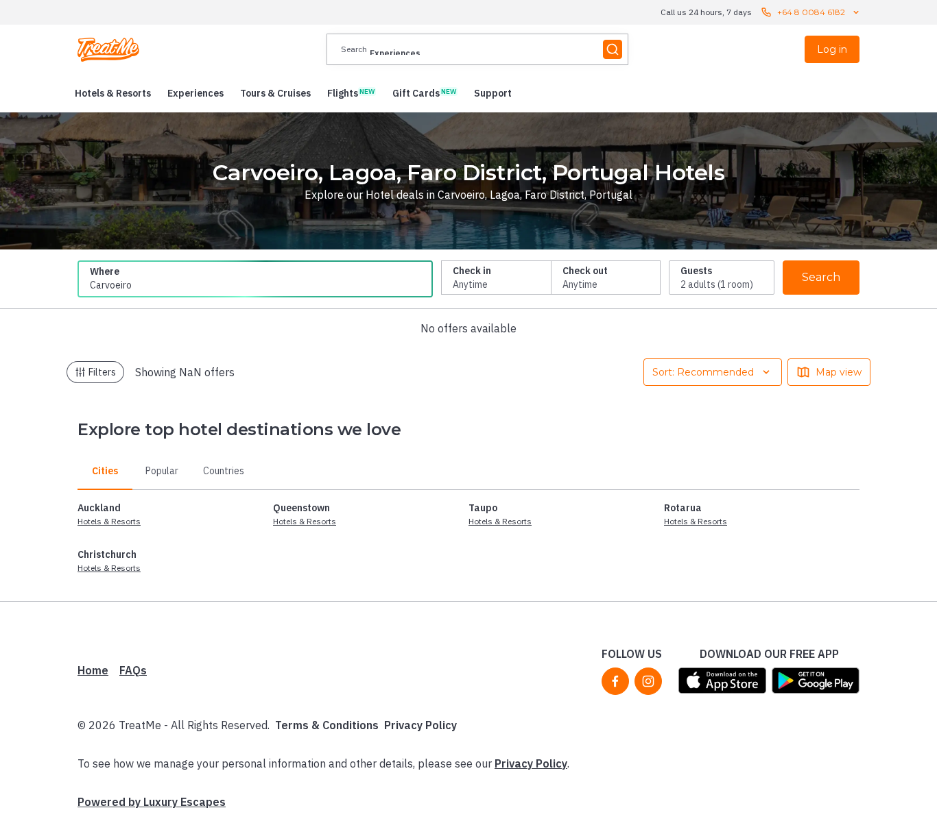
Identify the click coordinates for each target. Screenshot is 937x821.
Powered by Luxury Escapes (152, 802)
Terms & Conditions (327, 725)
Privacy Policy (420, 725)
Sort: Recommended (703, 372)
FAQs (133, 670)
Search (821, 277)
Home (93, 670)
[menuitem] (113, 93)
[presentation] (477, 49)
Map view (839, 372)
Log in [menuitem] (832, 49)
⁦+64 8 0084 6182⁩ (811, 12)
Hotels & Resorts (109, 521)
